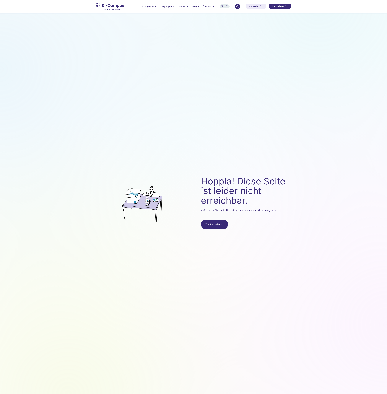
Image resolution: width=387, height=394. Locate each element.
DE (222, 6)
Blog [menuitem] (194, 6)
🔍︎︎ (237, 6)
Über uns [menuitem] (207, 6)
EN (227, 6)
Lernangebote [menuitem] (147, 6)
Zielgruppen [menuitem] (166, 6)
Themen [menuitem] (182, 6)
